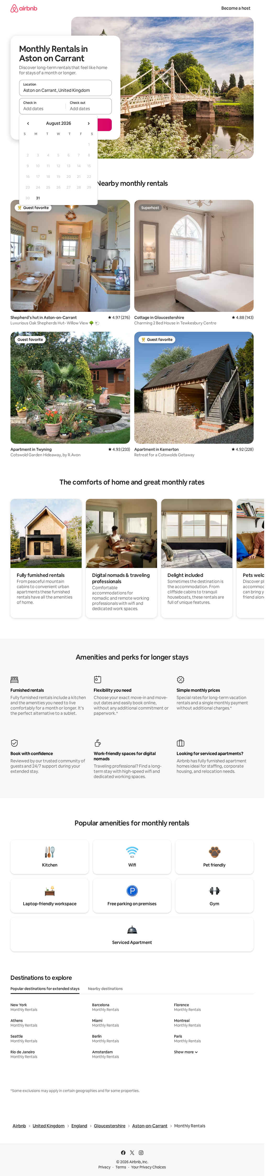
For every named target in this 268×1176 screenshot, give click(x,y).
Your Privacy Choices (148, 1167)
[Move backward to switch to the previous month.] (28, 123)
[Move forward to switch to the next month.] (88, 123)
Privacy (104, 1167)
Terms (120, 1167)
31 (38, 198)
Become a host (235, 8)
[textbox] (42, 108)
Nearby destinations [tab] (105, 988)
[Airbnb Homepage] (23, 8)
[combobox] (65, 90)
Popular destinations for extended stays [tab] (45, 988)
